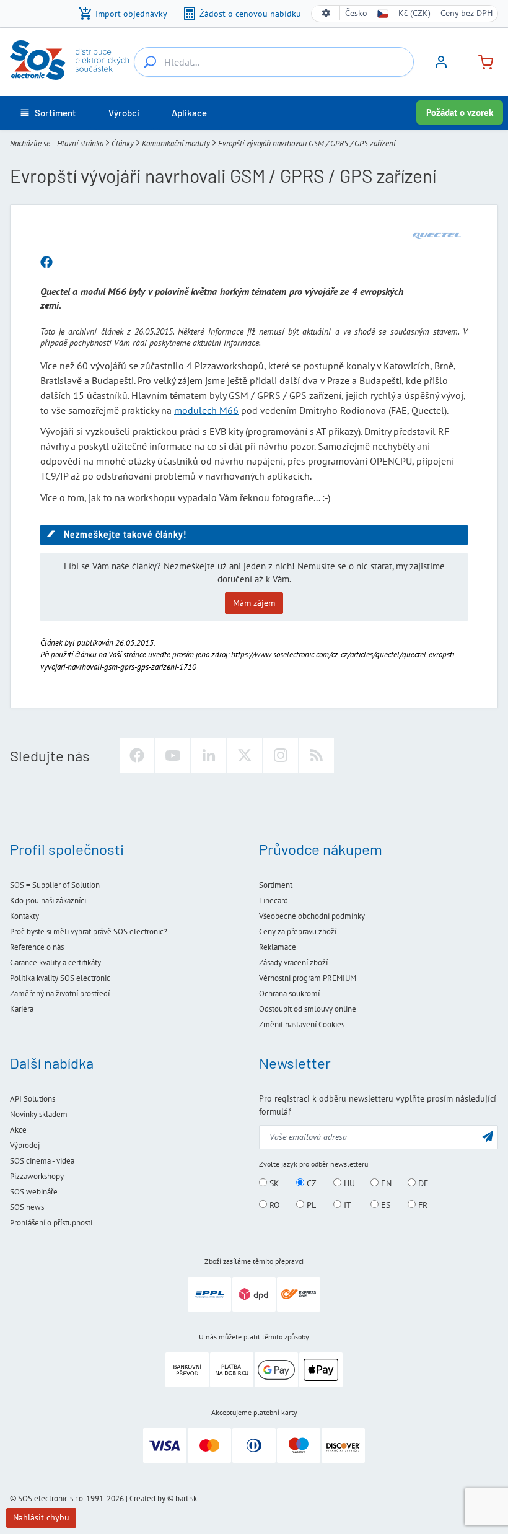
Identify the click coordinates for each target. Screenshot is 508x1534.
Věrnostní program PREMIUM (307, 978)
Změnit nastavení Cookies (301, 1024)
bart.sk (186, 1498)
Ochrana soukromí (289, 993)
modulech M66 (206, 410)
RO (273, 1205)
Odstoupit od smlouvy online (307, 1009)
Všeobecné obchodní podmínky (312, 916)
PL (310, 1205)
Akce (18, 1129)
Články (123, 143)
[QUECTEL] (437, 235)
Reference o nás (37, 947)
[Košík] (480, 61)
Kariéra (21, 1009)
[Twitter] (244, 755)
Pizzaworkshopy (37, 1176)
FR (421, 1205)
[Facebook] (137, 755)
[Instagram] (280, 755)
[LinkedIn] (208, 755)
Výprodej (25, 1145)
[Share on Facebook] (46, 263)
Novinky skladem (39, 1114)
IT (346, 1205)
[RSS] (316, 755)
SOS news (27, 1207)
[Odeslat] (487, 1136)
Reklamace (277, 947)
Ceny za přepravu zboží (297, 931)
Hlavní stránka (80, 143)
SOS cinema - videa (42, 1160)
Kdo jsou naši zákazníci (48, 900)
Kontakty (24, 916)
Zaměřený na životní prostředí (60, 993)
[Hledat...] (150, 62)
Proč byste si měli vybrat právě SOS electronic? (88, 931)
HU (348, 1183)
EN (385, 1183)
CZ (310, 1183)
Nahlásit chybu (41, 1517)
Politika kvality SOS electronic (60, 978)
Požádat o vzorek (459, 112)
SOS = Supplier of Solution (55, 885)
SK (273, 1183)
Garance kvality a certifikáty (55, 962)
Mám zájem (254, 602)
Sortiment (275, 885)
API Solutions (32, 1099)
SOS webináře (34, 1191)
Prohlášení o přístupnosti (51, 1222)
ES (384, 1205)
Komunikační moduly (176, 143)
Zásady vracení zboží (293, 962)
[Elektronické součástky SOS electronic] (69, 60)
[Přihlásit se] (441, 66)
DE (422, 1183)
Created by (147, 1498)
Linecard (273, 900)
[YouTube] (172, 755)
